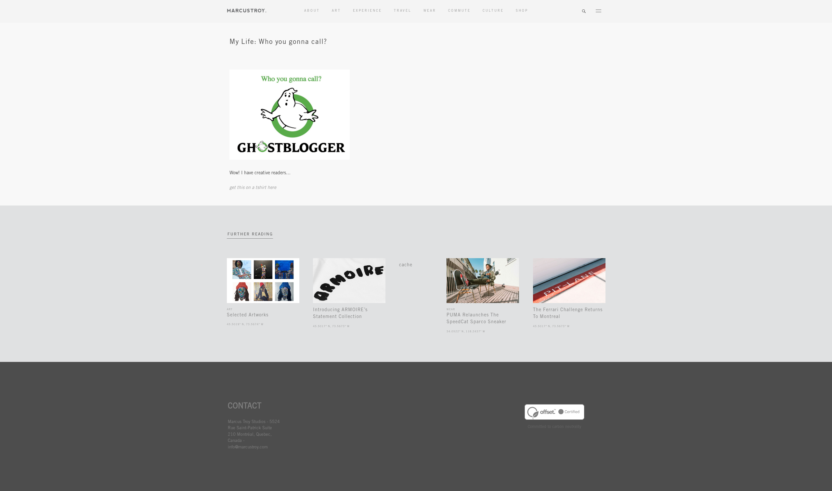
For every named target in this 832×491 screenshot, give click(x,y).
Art (336, 11)
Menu (598, 11)
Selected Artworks (247, 315)
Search (583, 11)
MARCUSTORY (246, 10)
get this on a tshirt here (253, 188)
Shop (522, 11)
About (312, 11)
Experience (367, 11)
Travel (402, 11)
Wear (429, 11)
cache (405, 265)
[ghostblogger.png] (289, 158)
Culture (493, 11)
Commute (459, 11)
